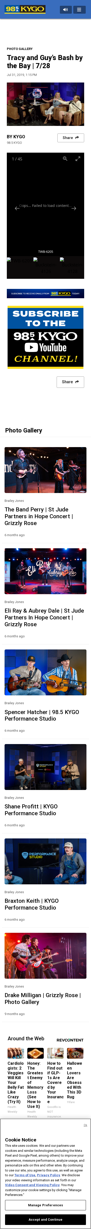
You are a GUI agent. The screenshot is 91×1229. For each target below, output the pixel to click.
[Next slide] (74, 208)
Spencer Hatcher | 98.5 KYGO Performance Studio (42, 715)
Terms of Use (24, 1175)
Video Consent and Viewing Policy (32, 1185)
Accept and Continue (45, 1219)
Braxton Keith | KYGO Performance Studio (32, 904)
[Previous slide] (17, 208)
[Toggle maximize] (78, 159)
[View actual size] (65, 159)
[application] (45, 104)
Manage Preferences (45, 1205)
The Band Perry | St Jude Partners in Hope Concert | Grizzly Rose (39, 516)
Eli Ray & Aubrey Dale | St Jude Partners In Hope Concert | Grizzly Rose (44, 617)
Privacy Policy (48, 1175)
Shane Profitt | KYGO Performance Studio (31, 809)
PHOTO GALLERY (20, 49)
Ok (85, 1125)
